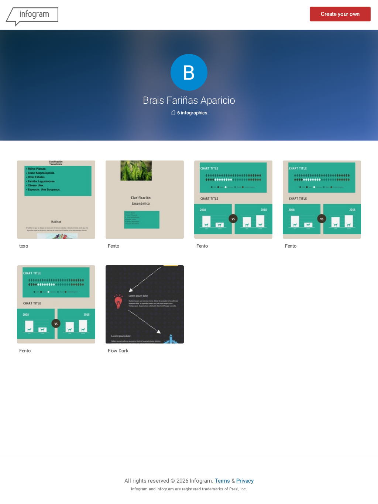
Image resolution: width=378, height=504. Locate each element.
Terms (222, 480)
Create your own (340, 14)
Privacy (245, 480)
